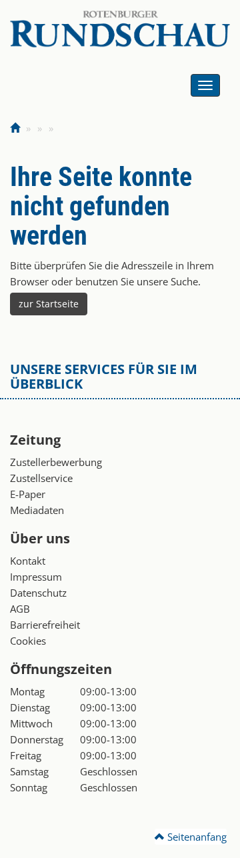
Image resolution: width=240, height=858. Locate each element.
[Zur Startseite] (15, 128)
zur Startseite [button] (49, 303)
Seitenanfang (196, 836)
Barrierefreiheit (45, 624)
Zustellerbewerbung (56, 462)
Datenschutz (38, 592)
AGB (20, 608)
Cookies (28, 640)
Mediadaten (37, 510)
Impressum (36, 576)
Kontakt (27, 560)
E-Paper (27, 494)
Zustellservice (41, 478)
